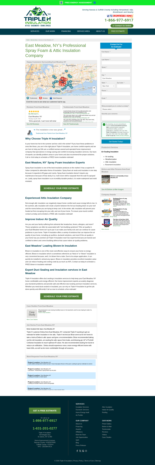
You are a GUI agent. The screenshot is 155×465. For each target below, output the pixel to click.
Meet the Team (81, 435)
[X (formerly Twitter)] (80, 451)
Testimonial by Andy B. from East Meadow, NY (76, 118)
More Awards (105, 229)
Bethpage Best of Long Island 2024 (120, 199)
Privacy (127, 135)
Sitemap (98, 461)
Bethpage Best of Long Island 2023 (120, 209)
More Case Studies (32, 319)
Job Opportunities (82, 437)
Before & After (107, 426)
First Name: (106, 52)
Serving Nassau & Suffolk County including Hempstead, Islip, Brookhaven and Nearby (107, 11)
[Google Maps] (83, 451)
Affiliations (79, 432)
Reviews (105, 432)
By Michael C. (34, 114)
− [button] (94, 91)
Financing (79, 426)
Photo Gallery (106, 424)
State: (104, 83)
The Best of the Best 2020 (121, 219)
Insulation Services (82, 407)
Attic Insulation (107, 407)
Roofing (104, 412)
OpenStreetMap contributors (89, 95)
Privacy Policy (78, 461)
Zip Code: (120, 83)
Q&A (77, 440)
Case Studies (106, 437)
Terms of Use (120, 135)
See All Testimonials (71, 124)
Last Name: (106, 59)
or (122, 26)
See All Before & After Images (113, 189)
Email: (104, 98)
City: (103, 75)
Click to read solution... (44, 312)
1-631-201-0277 (45, 428)
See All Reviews (33, 124)
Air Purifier (79, 415)
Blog (77, 443)
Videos (104, 435)
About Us (79, 424)
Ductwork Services (82, 410)
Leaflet (69, 95)
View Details (105, 184)
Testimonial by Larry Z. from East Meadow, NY (76, 113)
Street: (104, 67)
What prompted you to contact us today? (115, 106)
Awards (78, 429)
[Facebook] (77, 451)
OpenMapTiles (76, 95)
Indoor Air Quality (108, 410)
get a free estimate (45, 410)
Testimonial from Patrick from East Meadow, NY (51, 133)
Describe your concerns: (110, 114)
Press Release (81, 445)
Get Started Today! (116, 141)
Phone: (104, 90)
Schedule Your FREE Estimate (61, 188)
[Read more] (113, 216)
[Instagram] (86, 451)
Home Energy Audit (82, 412)
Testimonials (106, 429)
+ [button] (94, 87)
